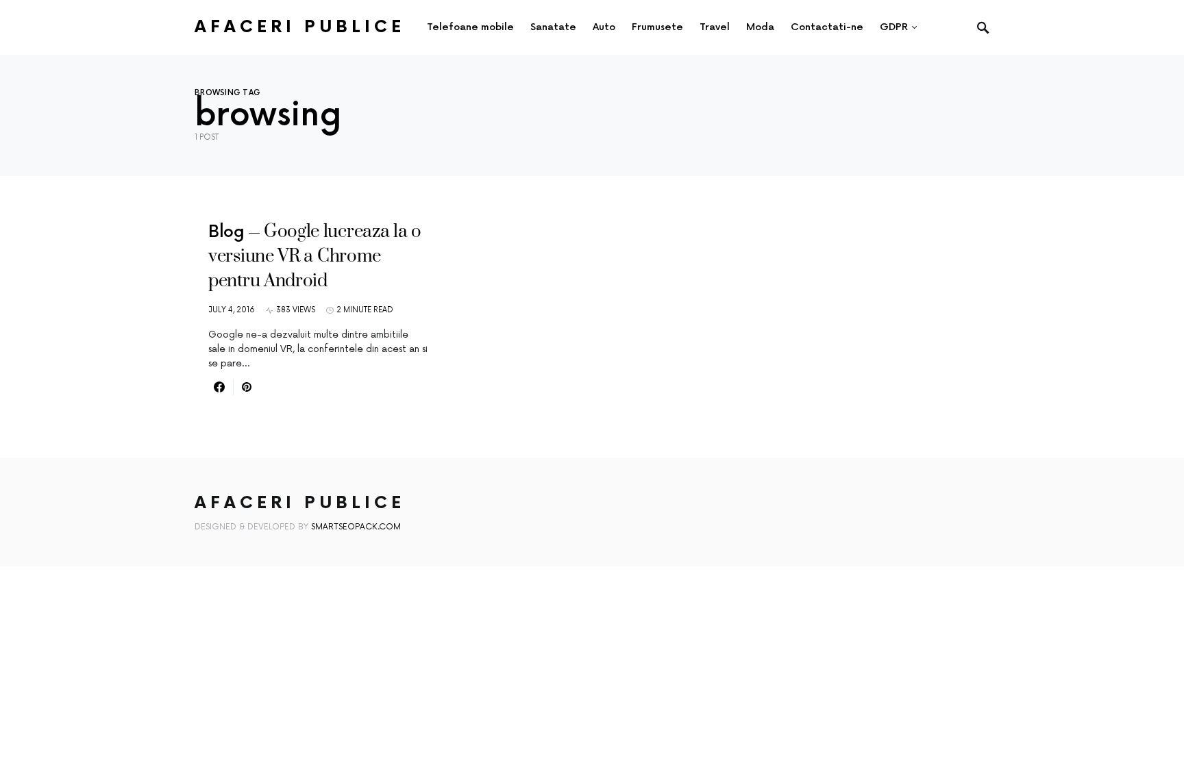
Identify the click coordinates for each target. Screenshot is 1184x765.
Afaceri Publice (300, 27)
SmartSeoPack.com (356, 527)
